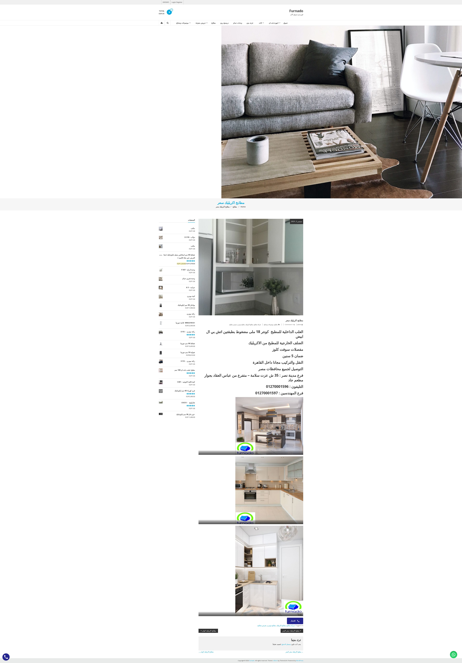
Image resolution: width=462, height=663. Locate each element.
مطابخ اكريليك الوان (209, 631)
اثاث (260, 23)
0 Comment (288, 324)
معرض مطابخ (233, 324)
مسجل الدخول (286, 644)
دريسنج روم (224, 23)
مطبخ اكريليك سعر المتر (291, 631)
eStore (275, 660)
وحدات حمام (237, 23)
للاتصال (293, 621)
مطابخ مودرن (241, 324)
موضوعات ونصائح (182, 23)
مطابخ (213, 23)
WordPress (299, 660)
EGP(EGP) (166, 2)
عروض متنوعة (201, 23)
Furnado (296, 11)
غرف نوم (250, 23)
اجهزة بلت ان (273, 23)
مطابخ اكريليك (249, 324)
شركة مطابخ (257, 324)
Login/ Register (177, 2)
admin (299, 324)
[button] (453, 654)
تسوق (285, 23)
